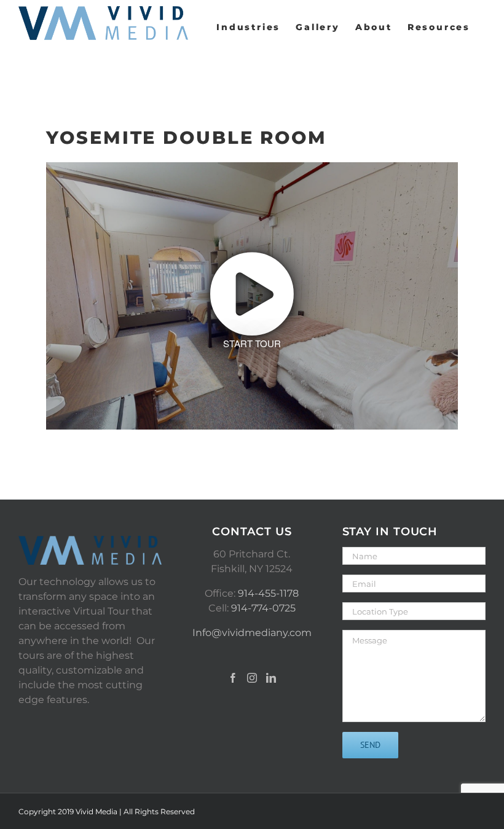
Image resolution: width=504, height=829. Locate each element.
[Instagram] (252, 678)
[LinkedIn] (271, 678)
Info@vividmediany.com (252, 632)
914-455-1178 (268, 593)
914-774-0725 (263, 608)
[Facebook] (233, 678)
